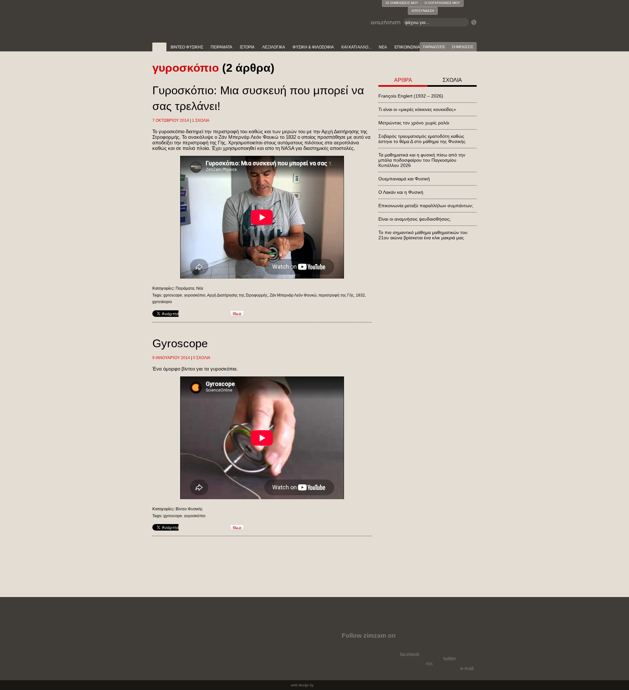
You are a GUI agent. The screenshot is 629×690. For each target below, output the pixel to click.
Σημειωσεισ (462, 47)
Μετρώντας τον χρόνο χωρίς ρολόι (413, 122)
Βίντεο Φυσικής (189, 509)
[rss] (430, 644)
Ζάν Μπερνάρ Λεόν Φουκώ (293, 295)
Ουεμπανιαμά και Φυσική (404, 178)
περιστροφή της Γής (336, 295)
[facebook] (411, 639)
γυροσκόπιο (194, 295)
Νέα (199, 288)
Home (159, 47)
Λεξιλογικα (273, 47)
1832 (360, 295)
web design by (302, 685)
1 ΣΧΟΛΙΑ (200, 120)
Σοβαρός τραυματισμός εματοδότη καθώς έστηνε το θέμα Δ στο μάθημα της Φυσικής (422, 139)
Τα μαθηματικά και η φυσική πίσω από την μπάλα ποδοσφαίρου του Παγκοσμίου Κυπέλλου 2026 (421, 160)
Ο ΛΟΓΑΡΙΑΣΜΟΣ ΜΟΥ (442, 3)
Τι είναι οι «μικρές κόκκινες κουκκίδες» (417, 109)
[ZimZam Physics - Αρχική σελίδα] (187, 16)
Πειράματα (185, 288)
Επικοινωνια (407, 47)
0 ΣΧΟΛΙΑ (201, 357)
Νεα (383, 47)
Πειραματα (221, 47)
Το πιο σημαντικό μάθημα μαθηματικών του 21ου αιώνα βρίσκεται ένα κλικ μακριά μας (422, 235)
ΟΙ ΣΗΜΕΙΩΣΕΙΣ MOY (402, 3)
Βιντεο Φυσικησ (187, 47)
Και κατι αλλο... (356, 47)
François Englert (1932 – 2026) (410, 96)
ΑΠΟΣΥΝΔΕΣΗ (422, 10)
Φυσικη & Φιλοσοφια (313, 47)
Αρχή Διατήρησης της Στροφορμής (237, 295)
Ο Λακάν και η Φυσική (400, 192)
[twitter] (449, 641)
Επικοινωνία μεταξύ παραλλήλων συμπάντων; (425, 205)
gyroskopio (162, 302)
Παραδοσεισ (434, 47)
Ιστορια (247, 47)
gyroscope (172, 295)
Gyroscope (180, 343)
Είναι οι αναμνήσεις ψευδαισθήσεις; (414, 219)
